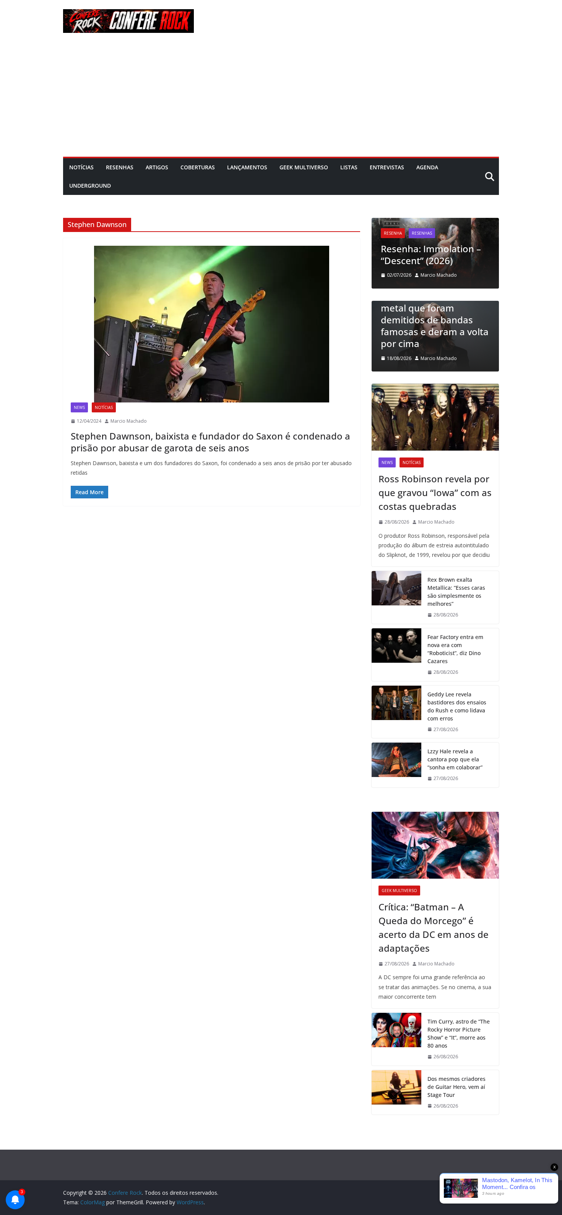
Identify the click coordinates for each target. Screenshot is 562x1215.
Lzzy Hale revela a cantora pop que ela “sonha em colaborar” (454, 759)
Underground (90, 185)
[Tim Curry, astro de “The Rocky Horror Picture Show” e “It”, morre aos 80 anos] (396, 1039)
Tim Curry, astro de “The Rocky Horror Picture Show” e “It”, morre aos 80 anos (458, 1033)
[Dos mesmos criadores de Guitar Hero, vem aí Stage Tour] (396, 1092)
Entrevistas (387, 167)
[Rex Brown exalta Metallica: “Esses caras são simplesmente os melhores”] (396, 597)
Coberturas (197, 167)
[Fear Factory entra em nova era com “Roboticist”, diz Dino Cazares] (396, 654)
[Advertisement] (281, 99)
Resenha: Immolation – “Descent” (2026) (431, 254)
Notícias (81, 167)
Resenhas (119, 167)
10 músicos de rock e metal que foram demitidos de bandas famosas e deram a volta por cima (435, 320)
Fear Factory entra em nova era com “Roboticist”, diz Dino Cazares (455, 649)
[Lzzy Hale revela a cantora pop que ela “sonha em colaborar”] (396, 765)
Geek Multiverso (303, 167)
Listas (348, 167)
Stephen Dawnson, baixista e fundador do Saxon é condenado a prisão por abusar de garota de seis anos (210, 442)
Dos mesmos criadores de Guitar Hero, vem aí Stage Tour (456, 1086)
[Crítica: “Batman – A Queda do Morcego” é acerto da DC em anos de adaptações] (435, 845)
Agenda (427, 167)
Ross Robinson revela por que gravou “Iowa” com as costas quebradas (435, 492)
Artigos (157, 167)
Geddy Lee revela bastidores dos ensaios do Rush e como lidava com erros (456, 706)
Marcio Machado (128, 421)
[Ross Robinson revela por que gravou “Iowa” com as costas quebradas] (435, 417)
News (79, 407)
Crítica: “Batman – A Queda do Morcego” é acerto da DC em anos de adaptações (433, 927)
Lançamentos (247, 167)
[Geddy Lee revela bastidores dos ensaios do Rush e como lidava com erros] (396, 712)
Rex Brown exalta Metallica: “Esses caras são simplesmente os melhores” (456, 591)
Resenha (393, 233)
